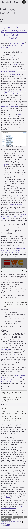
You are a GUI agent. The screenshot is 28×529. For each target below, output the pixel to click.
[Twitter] (6, 525)
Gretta (8, 497)
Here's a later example (15, 204)
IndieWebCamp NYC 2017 (17, 43)
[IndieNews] (9, 525)
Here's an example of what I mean (11, 507)
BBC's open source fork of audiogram (13, 116)
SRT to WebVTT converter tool (12, 378)
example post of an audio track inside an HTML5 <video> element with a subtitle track (13, 250)
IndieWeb (15, 64)
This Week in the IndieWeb (9, 68)
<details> (13, 354)
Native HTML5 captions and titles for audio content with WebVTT (14, 32)
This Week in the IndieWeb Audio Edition (13, 70)
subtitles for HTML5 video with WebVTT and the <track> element (14, 216)
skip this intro (12, 58)
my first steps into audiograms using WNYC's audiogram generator (13, 92)
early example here (16, 195)
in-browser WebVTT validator (13, 380)
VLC (13, 157)
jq (9, 170)
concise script (5, 349)
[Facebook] (8, 525)
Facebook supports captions (9, 106)
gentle (6, 165)
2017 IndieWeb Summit (14, 74)
